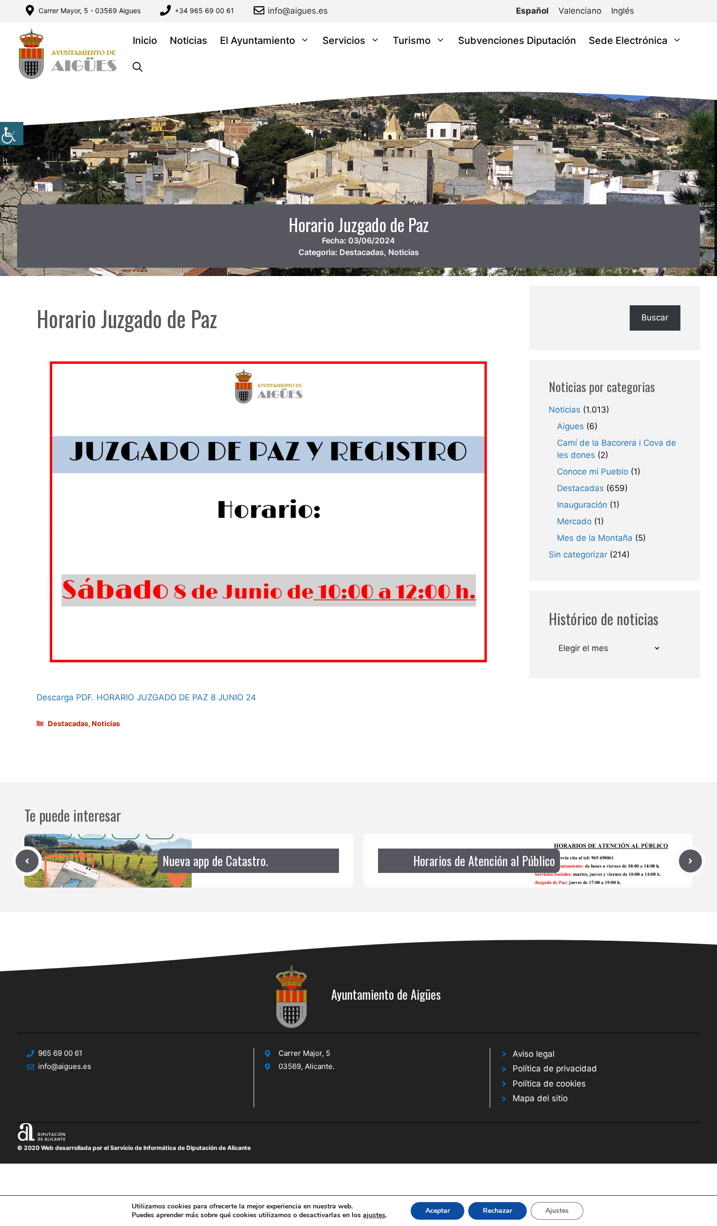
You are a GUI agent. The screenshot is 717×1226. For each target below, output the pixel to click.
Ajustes (557, 1210)
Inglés (622, 11)
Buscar (654, 317)
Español (532, 11)
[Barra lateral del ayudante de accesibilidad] (11, 133)
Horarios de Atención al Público (484, 860)
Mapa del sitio (540, 1098)
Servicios (343, 40)
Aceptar (437, 1210)
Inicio (145, 40)
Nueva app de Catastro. (215, 860)
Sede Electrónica (628, 40)
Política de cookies (549, 1083)
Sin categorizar (578, 554)
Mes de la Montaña (595, 538)
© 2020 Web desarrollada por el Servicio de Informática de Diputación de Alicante (134, 1147)
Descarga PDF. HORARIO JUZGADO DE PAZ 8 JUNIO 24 (146, 697)
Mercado (574, 521)
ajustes (374, 1215)
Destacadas (361, 252)
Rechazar (497, 1210)
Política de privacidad (555, 1068)
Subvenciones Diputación (517, 40)
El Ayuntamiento (257, 40)
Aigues (570, 426)
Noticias (188, 40)
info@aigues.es (298, 11)
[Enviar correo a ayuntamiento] (261, 10)
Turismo (412, 40)
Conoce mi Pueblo (592, 471)
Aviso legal (534, 1054)
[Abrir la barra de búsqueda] (137, 67)
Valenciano (579, 11)
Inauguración (582, 505)
